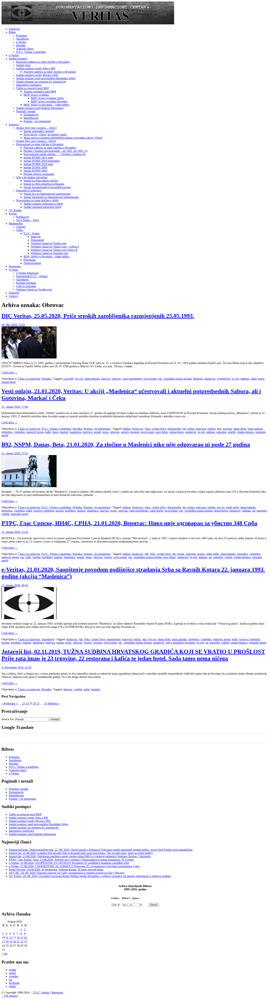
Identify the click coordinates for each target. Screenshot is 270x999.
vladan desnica (245, 432)
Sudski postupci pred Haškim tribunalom (39, 108)
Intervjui (36, 236)
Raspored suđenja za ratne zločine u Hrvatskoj (43, 61)
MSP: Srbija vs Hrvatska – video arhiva (46, 104)
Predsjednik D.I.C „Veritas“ (32, 276)
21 (18, 941)
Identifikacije (31, 117)
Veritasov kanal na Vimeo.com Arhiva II (54, 249)
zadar (254, 378)
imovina (227, 428)
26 (34, 703)
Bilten (12, 32)
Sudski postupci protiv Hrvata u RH (37, 75)
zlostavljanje (8, 382)
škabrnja (198, 378)
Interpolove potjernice (29, 85)
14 (18, 937)
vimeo (12, 973)
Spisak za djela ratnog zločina (41, 180)
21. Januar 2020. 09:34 (14, 585)
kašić (48, 432)
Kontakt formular (26, 282)
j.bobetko (19, 432)
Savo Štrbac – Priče (27, 220)
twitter (12, 969)
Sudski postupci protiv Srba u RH (35, 68)
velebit (231, 432)
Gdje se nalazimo (26, 286)
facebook (14, 983)
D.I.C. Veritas (31, 233)
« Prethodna (8, 703)
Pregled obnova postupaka (39, 174)
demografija (174, 428)
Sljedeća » (54, 703)
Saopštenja (22, 38)
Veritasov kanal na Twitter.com (34, 289)
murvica (105, 378)
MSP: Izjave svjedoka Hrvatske (49, 101)
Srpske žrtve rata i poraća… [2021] (36, 127)
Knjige (13, 213)
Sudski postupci (18, 58)
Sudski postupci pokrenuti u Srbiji (43, 203)
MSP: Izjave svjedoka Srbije (47, 98)
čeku (147, 428)
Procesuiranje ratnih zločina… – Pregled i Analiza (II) (55, 154)
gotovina (201, 428)
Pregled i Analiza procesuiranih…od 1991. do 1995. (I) (55, 150)
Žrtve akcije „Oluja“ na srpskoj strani (45, 134)
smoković (209, 378)
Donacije (14, 292)
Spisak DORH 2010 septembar (42, 160)
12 (10, 937)
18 (7, 941)
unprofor (221, 432)
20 (14, 941)
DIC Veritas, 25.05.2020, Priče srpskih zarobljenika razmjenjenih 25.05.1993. (97, 315)
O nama (13, 269)
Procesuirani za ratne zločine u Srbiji (37, 200)
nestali (97, 432)
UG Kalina (15, 210)
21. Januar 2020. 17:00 (14, 406)
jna (22, 557)
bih (146, 553)
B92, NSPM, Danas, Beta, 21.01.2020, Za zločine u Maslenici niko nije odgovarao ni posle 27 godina (125, 444)
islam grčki (239, 428)
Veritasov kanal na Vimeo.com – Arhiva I (55, 246)
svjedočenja (224, 378)
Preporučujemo (32, 263)
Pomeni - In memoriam (97, 428)
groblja (211, 428)
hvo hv (79, 378)
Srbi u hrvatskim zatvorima (31, 177)
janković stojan (35, 432)
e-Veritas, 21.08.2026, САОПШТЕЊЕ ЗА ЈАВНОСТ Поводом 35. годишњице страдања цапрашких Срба (74, 866)
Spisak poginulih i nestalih (39, 131)
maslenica (75, 432)
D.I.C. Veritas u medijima (31, 52)
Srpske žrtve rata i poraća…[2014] (36, 141)
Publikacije (22, 216)
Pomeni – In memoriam (37, 121)
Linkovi (13, 296)
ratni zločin (156, 510)
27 (38, 703)
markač (64, 432)
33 (45, 703)
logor (55, 432)
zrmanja (95, 689)
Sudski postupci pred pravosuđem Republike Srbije (45, 78)
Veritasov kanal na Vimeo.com (48, 243)
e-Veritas (21, 42)
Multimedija (16, 223)
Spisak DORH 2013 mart (38, 157)
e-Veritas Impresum (27, 273)
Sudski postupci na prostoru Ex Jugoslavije (41, 81)
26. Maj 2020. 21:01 (13, 324)
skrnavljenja (177, 432)
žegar (261, 378)
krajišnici (70, 510)
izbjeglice (6, 432)
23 (23, 703)
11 (7, 937)
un (253, 510)
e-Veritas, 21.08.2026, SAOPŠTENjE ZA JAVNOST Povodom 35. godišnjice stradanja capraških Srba (69, 862)
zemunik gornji (19, 514)
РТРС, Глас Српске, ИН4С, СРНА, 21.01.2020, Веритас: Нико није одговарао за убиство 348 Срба (129, 523)
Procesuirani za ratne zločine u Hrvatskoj (40, 144)
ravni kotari (150, 378)
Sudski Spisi (23, 65)
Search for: (7, 719)
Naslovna (14, 28)
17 (3, 941)
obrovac (116, 378)
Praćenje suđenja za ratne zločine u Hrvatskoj (50, 71)
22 (21, 941)
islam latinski (92, 378)
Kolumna (21, 35)
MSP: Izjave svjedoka (36, 94)
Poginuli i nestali (25, 111)
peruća (125, 432)
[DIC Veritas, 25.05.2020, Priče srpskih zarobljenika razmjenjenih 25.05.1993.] (29, 357)
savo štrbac (161, 432)
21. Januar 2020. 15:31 (14, 453)
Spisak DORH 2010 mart (38, 164)
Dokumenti (37, 240)
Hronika (21, 45)
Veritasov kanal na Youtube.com (49, 253)
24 (27, 703)
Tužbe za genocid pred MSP (32, 88)
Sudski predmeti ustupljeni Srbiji (42, 207)
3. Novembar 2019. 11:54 (16, 667)
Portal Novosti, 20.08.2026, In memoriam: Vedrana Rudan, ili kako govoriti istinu (56, 869)
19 (10, 941)
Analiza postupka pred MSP (40, 91)
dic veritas (188, 428)
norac (105, 432)
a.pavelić (68, 378)
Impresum (57, 992)
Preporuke (15, 266)
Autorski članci (25, 48)
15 (21, 937)
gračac (201, 553)
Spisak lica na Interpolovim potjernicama (47, 193)
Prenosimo (30, 259)
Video (19, 230)
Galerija (20, 226)
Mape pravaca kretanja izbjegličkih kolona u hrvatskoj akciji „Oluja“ (63, 137)
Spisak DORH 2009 (35, 167)
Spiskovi (14, 124)
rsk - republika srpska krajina (175, 378)
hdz (219, 428)
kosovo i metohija (44, 510)
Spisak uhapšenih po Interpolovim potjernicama (51, 197)
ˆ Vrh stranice (9, 995)
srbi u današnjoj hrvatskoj (180, 642)
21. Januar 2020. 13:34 (14, 531)
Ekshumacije (31, 114)
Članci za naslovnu (29, 378)
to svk (235, 378)
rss (10, 979)
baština (127, 428)
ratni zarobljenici (132, 378)
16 (25, 937)
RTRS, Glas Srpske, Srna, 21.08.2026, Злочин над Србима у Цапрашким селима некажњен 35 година (71, 859)
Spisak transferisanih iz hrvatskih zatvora (47, 187)
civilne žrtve (159, 428)
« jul (4, 953)
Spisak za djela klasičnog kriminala (44, 183)
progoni (134, 432)
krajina (60, 510)
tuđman (244, 378)
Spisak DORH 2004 (35, 170)
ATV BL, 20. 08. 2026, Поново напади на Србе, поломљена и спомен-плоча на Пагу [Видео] (67, 872)
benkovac (137, 428)
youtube (13, 976)
